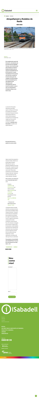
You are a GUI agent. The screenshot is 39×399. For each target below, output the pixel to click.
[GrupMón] (19, 357)
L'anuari (4, 331)
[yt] (9, 340)
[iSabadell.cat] (6, 12)
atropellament (9, 246)
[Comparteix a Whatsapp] (20, 24)
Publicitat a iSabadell (7, 330)
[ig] (6, 340)
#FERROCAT (10, 185)
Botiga (3, 326)
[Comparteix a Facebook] (18, 24)
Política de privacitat (5, 321)
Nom (9, 291)
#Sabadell (12, 190)
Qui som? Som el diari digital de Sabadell (13, 328)
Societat (7, 16)
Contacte (3, 320)
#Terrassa (10, 191)
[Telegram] (7, 340)
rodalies (15, 246)
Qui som (3, 317)
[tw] (4, 340)
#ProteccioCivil (11, 187)
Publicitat (3, 318)
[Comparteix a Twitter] (17, 24)
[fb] (2, 340)
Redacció (5, 56)
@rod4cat (10, 193)
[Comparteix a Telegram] (21, 24)
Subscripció (5, 333)
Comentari (10, 267)
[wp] (11, 340)
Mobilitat (11, 16)
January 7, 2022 (11, 205)
